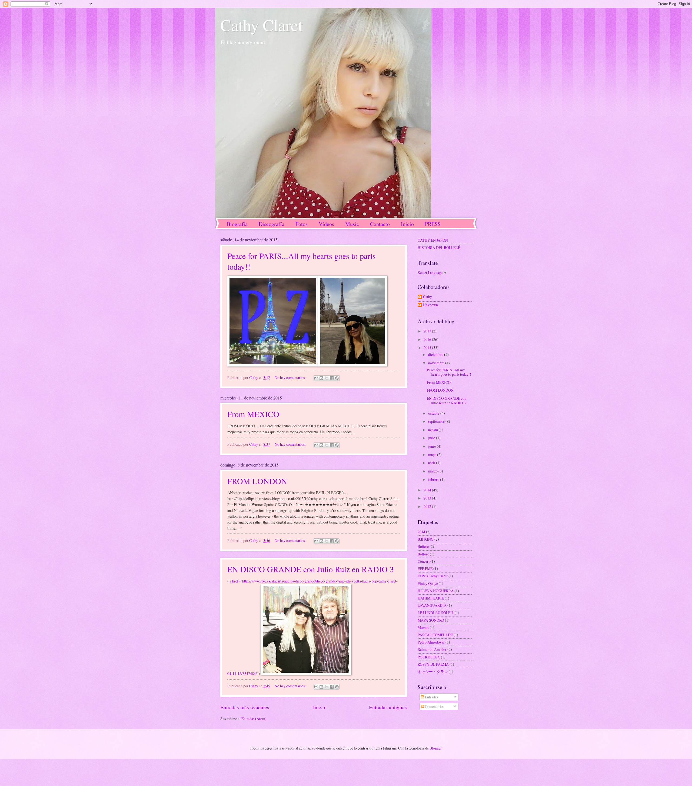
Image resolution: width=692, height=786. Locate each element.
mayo (432, 454)
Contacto (380, 224)
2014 (428, 489)
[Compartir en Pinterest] (337, 378)
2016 (428, 339)
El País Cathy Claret (433, 575)
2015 (428, 347)
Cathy (427, 297)
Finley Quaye (428, 583)
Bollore (423, 554)
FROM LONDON (257, 480)
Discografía (271, 224)
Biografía (237, 224)
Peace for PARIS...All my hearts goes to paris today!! (449, 372)
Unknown (430, 305)
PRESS (433, 224)
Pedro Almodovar (431, 642)
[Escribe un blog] (321, 378)
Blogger (435, 748)
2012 (428, 506)
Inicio (407, 224)
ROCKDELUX (429, 657)
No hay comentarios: (291, 377)
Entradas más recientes (244, 707)
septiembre (436, 421)
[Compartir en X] (326, 378)
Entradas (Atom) (254, 718)
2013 (428, 498)
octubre (434, 413)
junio (432, 446)
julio (432, 437)
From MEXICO (253, 413)
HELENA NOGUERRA (436, 590)
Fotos (301, 224)
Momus (423, 627)
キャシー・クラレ (433, 671)
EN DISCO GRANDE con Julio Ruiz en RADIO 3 (310, 569)
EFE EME (425, 568)
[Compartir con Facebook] (331, 378)
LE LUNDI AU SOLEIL (436, 612)
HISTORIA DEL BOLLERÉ (439, 247)
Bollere (423, 546)
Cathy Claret (261, 25)
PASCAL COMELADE (435, 634)
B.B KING (426, 539)
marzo (433, 471)
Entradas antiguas (388, 707)
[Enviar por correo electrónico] (316, 378)
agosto (433, 429)
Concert (424, 561)
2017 (428, 331)
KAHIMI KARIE (431, 598)
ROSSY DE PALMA (433, 664)
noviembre (436, 362)
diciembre (436, 354)
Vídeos (326, 224)
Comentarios (434, 706)
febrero (434, 479)
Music (352, 224)
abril (432, 462)
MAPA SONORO (431, 620)
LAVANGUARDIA (432, 605)
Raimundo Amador (432, 649)
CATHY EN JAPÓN (433, 240)
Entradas (431, 697)
